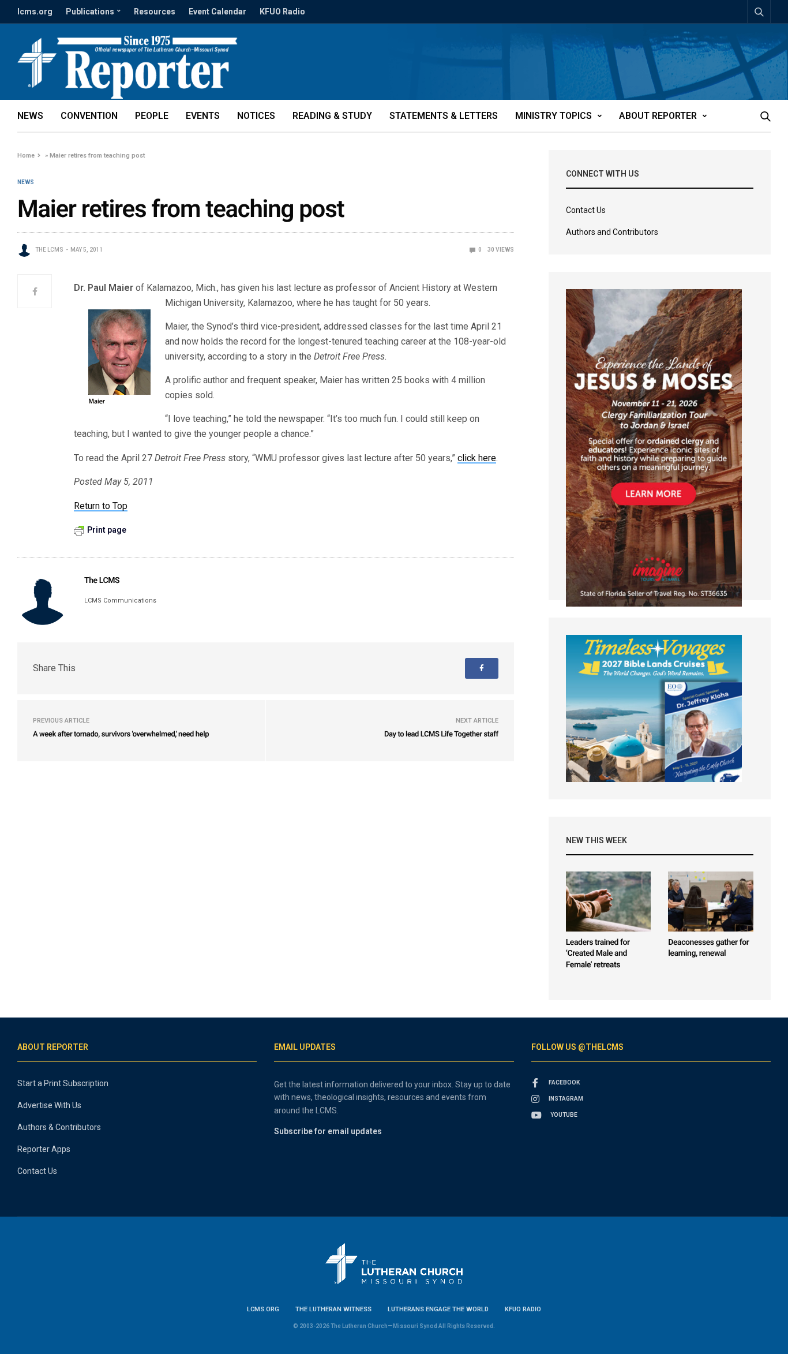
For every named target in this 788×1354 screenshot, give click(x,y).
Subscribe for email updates (328, 1131)
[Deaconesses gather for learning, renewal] (710, 902)
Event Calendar (217, 11)
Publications (90, 11)
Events (203, 115)
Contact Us (586, 210)
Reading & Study (332, 115)
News (30, 115)
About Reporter (658, 115)
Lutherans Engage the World (438, 1309)
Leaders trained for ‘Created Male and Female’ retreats (598, 954)
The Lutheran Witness (333, 1309)
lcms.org (34, 11)
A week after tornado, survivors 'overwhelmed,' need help (121, 734)
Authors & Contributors (59, 1127)
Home (26, 155)
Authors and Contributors (612, 232)
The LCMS (49, 249)
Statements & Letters (443, 115)
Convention (89, 115)
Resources (154, 11)
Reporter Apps (43, 1149)
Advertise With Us (49, 1105)
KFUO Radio (282, 11)
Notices (256, 115)
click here (476, 457)
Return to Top (100, 505)
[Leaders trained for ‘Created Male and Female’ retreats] (608, 902)
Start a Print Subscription (62, 1083)
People (151, 115)
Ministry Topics (553, 115)
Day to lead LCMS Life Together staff (441, 734)
